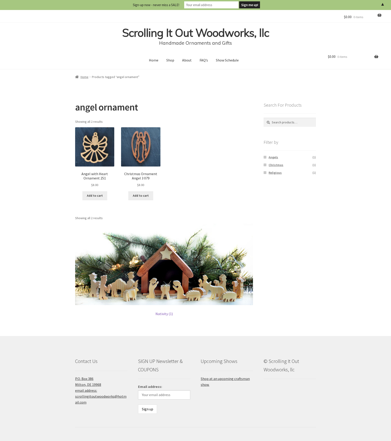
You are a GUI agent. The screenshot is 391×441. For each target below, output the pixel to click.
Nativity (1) (164, 313)
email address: (86, 390)
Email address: (150, 386)
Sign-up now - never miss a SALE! (156, 5)
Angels (273, 157)
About (187, 60)
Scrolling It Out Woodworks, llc (195, 32)
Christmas (276, 165)
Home (153, 60)
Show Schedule (227, 60)
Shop (170, 60)
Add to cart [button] (95, 196)
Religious (275, 173)
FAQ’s (204, 60)
